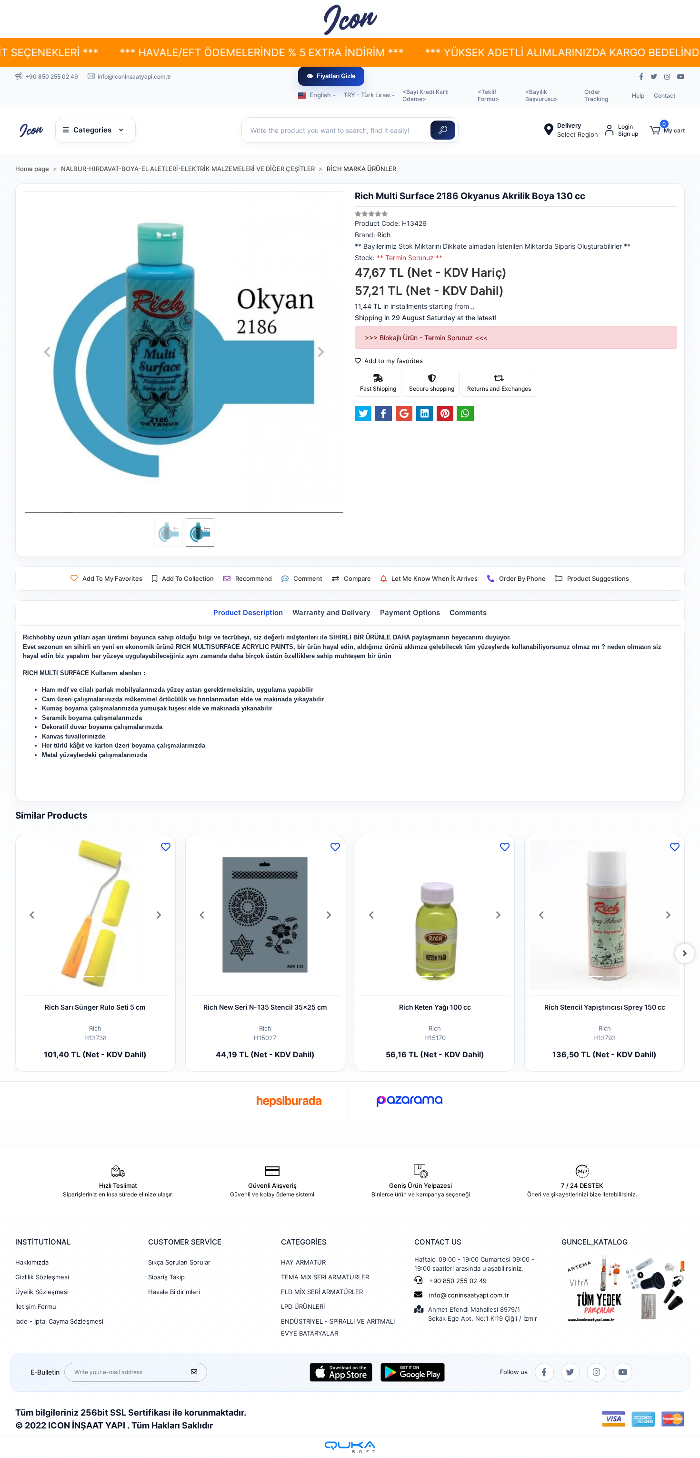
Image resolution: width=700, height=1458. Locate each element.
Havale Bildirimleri (174, 1292)
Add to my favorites (392, 360)
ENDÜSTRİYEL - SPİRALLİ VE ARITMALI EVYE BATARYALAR (338, 1327)
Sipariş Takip (166, 1277)
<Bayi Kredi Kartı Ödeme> (425, 95)
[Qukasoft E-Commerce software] (350, 1447)
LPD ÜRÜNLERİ (303, 1306)
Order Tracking (596, 95)
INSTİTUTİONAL (42, 1241)
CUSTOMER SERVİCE (184, 1241)
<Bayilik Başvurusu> (541, 95)
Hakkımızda (32, 1262)
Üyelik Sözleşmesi (42, 1292)
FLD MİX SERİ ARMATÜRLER (322, 1292)
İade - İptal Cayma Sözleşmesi (59, 1321)
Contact (664, 95)
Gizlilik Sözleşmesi (42, 1277)
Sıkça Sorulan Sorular (179, 1262)
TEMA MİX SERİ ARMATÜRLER (325, 1277)
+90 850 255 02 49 (457, 1281)
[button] (667, 130)
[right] (684, 953)
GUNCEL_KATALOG (594, 1241)
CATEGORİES (304, 1241)
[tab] (248, 613)
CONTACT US (437, 1241)
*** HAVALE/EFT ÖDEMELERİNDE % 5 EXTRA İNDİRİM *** (188, 52)
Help (638, 95)
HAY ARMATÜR (303, 1262)
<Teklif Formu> (488, 95)
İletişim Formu (35, 1306)
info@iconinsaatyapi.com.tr (469, 1295)
